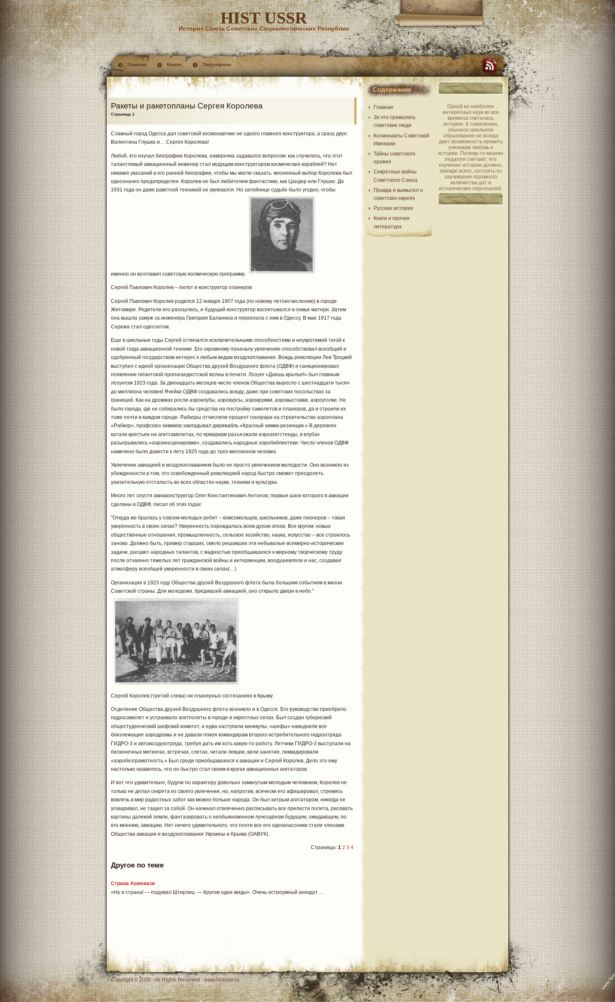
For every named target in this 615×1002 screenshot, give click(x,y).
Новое (174, 64)
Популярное (216, 64)
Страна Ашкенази (133, 883)
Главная (137, 64)
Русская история (393, 208)
